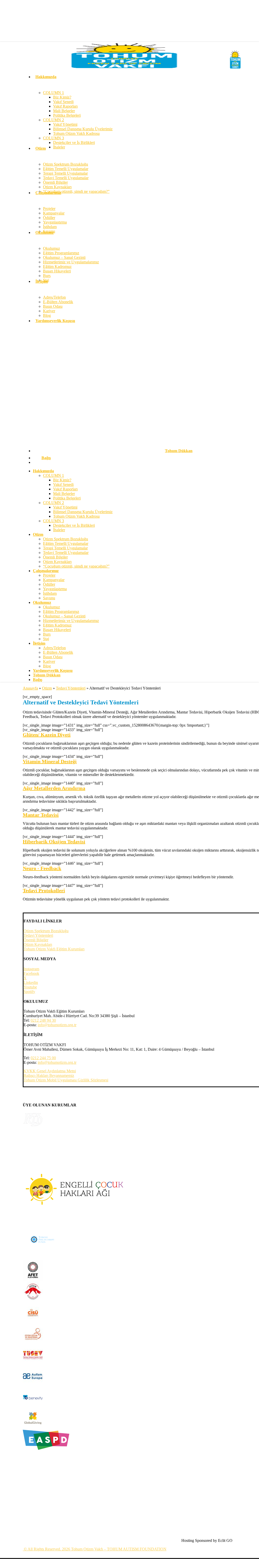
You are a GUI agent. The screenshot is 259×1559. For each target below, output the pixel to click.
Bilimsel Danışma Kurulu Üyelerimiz (83, 512)
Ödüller (49, 584)
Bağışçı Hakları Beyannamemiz (49, 1075)
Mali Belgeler (64, 493)
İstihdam (50, 593)
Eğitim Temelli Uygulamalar (65, 543)
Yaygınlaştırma (55, 589)
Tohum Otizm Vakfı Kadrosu (76, 516)
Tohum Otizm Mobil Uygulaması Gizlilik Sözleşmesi (66, 1080)
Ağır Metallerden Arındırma (54, 788)
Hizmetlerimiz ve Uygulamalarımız (71, 620)
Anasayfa (30, 688)
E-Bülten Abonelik (58, 652)
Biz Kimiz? (62, 480)
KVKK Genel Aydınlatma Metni (50, 1071)
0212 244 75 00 (43, 1058)
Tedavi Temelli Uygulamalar (66, 552)
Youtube (30, 987)
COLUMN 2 (53, 503)
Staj (46, 639)
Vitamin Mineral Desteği (50, 761)
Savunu (49, 598)
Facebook (31, 973)
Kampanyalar (53, 580)
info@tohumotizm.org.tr (57, 1025)
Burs (47, 634)
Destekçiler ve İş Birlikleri (74, 525)
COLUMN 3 (53, 521)
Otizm (47, 688)
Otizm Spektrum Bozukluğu (65, 539)
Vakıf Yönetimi (65, 507)
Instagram (31, 969)
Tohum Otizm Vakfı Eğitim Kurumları (54, 949)
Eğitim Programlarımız (61, 611)
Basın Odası (52, 657)
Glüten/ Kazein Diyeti (47, 734)
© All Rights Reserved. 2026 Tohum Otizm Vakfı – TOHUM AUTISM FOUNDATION (94, 1549)
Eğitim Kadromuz (57, 625)
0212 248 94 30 (43, 1020)
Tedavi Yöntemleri (70, 688)
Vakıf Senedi (63, 484)
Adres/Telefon (54, 648)
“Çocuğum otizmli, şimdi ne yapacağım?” (76, 566)
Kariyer (49, 661)
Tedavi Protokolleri (44, 890)
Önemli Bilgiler (55, 557)
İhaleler (59, 530)
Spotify (29, 991)
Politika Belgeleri (67, 498)
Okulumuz (51, 607)
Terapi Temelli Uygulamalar (65, 548)
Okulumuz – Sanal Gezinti (64, 616)
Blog (47, 666)
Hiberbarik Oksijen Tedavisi (54, 841)
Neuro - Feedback (42, 868)
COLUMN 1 (53, 475)
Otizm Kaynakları (57, 561)
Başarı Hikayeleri (57, 630)
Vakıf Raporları (65, 489)
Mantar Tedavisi (41, 815)
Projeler (49, 575)
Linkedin (31, 982)
